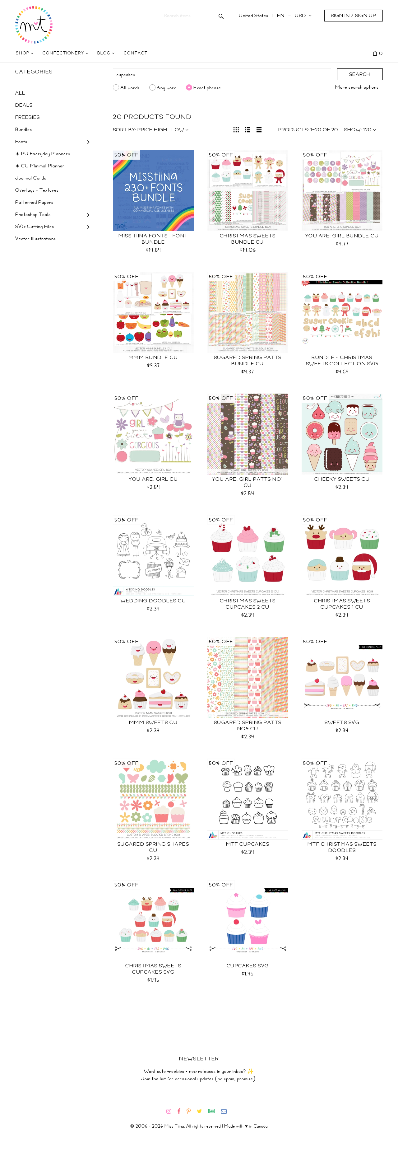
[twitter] (202, 1111)
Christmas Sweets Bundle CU (248, 239)
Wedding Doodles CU (153, 601)
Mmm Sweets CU (153, 722)
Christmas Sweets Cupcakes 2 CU (248, 604)
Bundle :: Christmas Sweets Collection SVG (342, 360)
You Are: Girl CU (153, 479)
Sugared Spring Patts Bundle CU (248, 360)
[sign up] (214, 1111)
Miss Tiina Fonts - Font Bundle (153, 239)
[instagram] (171, 1111)
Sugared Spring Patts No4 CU (248, 725)
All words (130, 87)
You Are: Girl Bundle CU (342, 236)
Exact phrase (207, 87)
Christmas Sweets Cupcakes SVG (153, 969)
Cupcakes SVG (248, 966)
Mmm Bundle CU (153, 357)
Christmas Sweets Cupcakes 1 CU (342, 604)
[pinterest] (191, 1111)
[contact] (226, 1111)
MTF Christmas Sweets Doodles (342, 847)
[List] (247, 129)
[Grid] (236, 129)
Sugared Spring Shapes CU (153, 847)
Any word (167, 87)
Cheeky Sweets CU (342, 479)
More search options (357, 87)
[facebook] (181, 1111)
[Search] (221, 15)
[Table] (259, 129)
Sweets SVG (342, 722)
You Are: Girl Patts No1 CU (247, 482)
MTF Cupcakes (247, 844)
